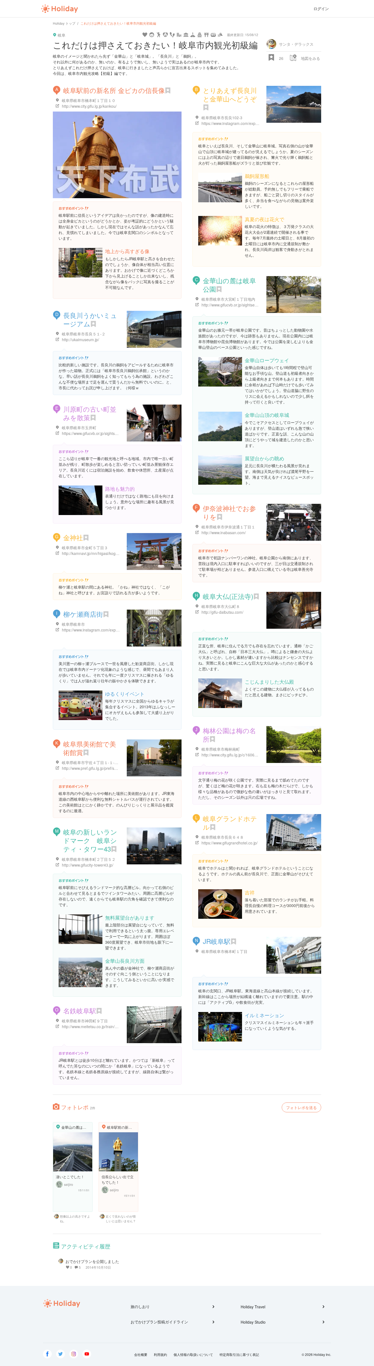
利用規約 (160, 1354)
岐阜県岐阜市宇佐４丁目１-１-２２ (92, 762)
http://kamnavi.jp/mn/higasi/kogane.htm (96, 553)
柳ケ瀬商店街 (83, 614)
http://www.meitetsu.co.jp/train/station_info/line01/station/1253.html (119, 1026)
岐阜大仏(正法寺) (228, 596)
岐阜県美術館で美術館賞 (89, 748)
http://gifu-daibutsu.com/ (222, 612)
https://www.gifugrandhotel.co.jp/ (230, 843)
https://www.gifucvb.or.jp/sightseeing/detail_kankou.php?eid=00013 (120, 433)
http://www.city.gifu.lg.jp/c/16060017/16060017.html (246, 754)
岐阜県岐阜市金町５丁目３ (85, 547)
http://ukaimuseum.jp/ (80, 339)
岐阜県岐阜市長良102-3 (222, 117)
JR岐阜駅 (217, 941)
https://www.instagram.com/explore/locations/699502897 (111, 630)
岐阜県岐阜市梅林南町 (221, 749)
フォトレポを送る (301, 1107)
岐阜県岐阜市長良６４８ (223, 837)
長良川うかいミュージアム (90, 319)
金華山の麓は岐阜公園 (229, 285)
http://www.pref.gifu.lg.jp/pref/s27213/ (94, 768)
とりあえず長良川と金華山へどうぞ (230, 94)
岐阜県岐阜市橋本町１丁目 (225, 951)
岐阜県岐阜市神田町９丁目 (85, 1020)
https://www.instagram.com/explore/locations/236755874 (250, 123)
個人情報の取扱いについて (193, 1354)
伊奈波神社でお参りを (229, 512)
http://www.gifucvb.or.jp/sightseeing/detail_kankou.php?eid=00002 (258, 305)
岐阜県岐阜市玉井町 (79, 427)
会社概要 (140, 1354)
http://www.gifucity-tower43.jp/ (87, 865)
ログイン (321, 8)
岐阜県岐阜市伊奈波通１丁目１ (228, 527)
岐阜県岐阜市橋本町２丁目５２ (89, 859)
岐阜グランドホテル (230, 823)
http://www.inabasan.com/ (224, 532)
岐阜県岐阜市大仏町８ (221, 606)
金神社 (73, 537)
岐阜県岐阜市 (73, 624)
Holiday (59, 8)
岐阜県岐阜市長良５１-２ (83, 334)
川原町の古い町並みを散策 (89, 413)
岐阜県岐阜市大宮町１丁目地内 (228, 299)
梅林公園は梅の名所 (229, 735)
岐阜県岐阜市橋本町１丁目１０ (89, 100)
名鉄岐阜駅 (79, 1010)
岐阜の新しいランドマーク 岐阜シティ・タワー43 (90, 840)
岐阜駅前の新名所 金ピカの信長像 (114, 90)
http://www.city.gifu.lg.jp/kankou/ (89, 106)
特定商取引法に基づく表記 (239, 1354)
